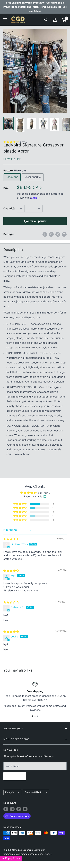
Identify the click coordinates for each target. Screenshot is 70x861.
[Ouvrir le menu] (5, 19)
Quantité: (9, 208)
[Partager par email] (64, 234)
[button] (20, 504)
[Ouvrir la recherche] (46, 20)
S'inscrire (14, 776)
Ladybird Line (12, 159)
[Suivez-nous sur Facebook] (5, 809)
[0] (64, 20)
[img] (11, 539)
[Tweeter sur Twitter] (57, 234)
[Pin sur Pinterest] (51, 234)
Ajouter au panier (35, 221)
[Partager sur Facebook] (44, 234)
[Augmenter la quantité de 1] (38, 208)
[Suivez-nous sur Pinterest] (18, 809)
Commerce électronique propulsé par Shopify (27, 854)
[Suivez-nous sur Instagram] (12, 809)
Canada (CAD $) (33, 792)
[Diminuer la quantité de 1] (20, 208)
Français (9, 792)
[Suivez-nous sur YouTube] (25, 809)
